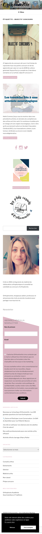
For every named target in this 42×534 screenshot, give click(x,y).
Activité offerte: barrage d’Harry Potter (16, 437)
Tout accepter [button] (28, 527)
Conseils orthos (8, 462)
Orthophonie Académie (11, 492)
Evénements (7, 466)
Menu (22, 12)
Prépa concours (8, 481)
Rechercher (33, 228)
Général (5, 470)
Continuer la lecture (10, 77)
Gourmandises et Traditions (12, 495)
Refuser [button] (12, 527)
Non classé (6, 477)
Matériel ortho (8, 473)
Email (6, 340)
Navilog (32, 513)
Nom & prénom (9, 327)
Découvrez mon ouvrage (20, 187)
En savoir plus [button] (10, 522)
